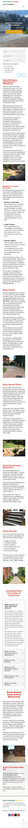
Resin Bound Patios (9, 68)
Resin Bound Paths (9, 70)
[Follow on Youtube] (18, 815)
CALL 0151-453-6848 (14, 32)
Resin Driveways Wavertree (14, 24)
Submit (21, 75)
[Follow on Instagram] (12, 815)
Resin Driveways (9, 66)
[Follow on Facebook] (9, 815)
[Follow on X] (15, 815)
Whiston (5, 778)
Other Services (8, 72)
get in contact (11, 787)
